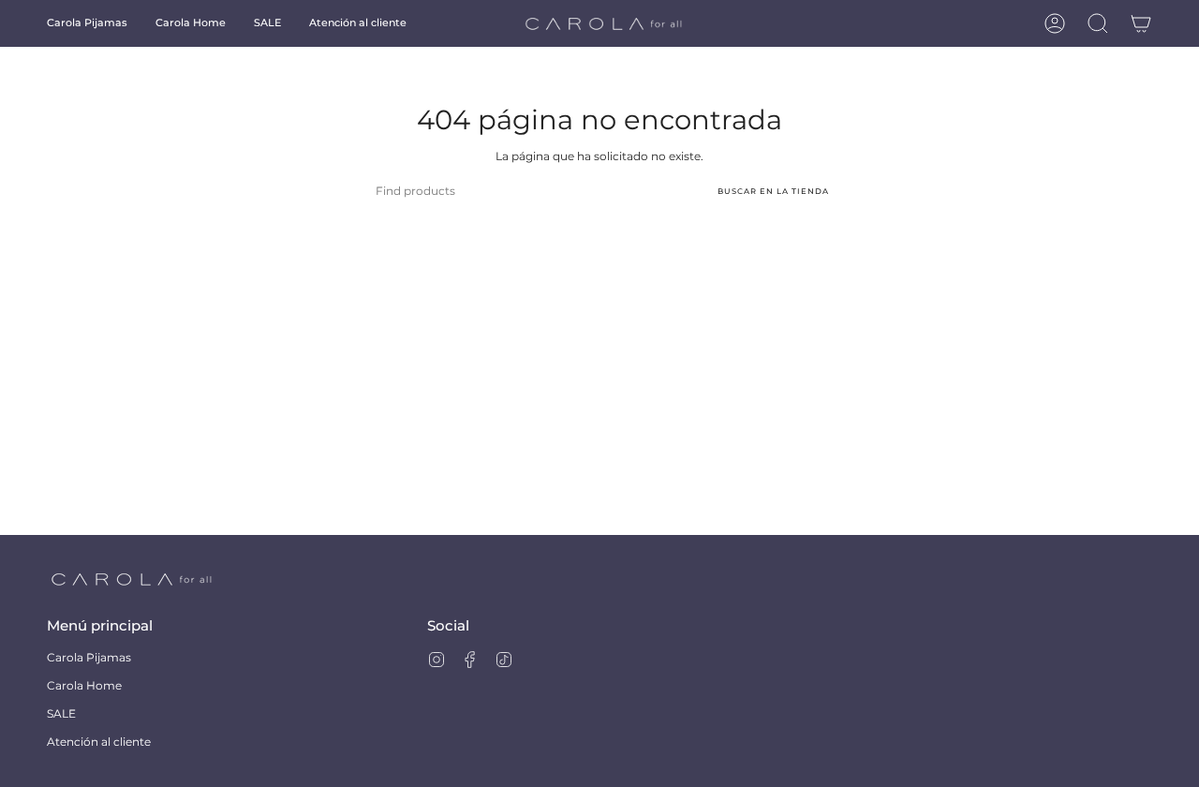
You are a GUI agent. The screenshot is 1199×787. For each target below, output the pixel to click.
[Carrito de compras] (1140, 23)
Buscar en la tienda (773, 191)
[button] (87, 23)
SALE (61, 713)
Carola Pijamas (89, 657)
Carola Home (84, 685)
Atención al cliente (99, 742)
